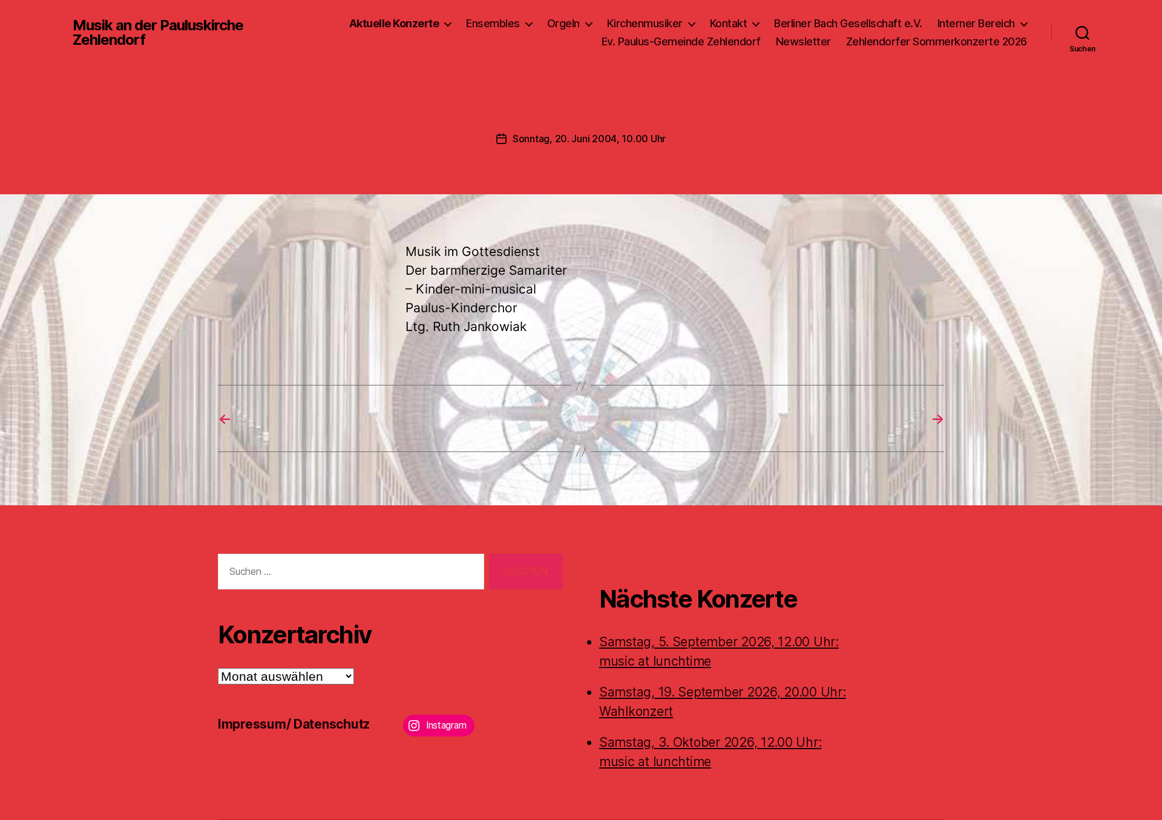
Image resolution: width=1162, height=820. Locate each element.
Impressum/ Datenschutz (294, 724)
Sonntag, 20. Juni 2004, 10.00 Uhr (589, 139)
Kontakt (728, 23)
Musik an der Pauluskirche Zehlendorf (158, 32)
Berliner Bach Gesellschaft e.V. (848, 23)
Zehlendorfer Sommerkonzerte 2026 (936, 41)
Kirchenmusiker (645, 23)
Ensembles (493, 23)
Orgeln (563, 23)
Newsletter (803, 41)
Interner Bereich (976, 23)
